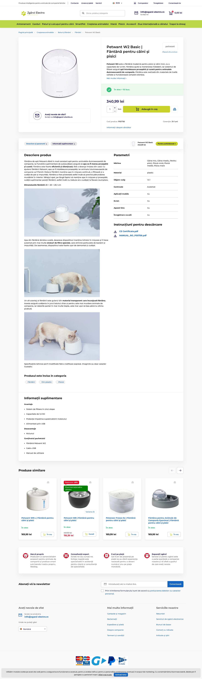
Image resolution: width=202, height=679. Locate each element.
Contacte (74, 3)
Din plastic (47, 382)
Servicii (99, 3)
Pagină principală (26, 32)
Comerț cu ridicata (164, 630)
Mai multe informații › (117, 78)
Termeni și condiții (115, 635)
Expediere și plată (115, 624)
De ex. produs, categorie (97, 13)
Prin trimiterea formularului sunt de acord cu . (143, 592)
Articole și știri (162, 635)
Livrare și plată (87, 3)
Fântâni (78, 32)
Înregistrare (158, 3)
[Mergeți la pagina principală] (33, 13)
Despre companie (115, 630)
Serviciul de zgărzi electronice (169, 619)
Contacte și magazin (116, 614)
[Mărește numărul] (115, 107)
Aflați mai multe (105, 675)
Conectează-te (175, 3)
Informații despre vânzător (119, 127)
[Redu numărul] (115, 111)
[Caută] (83, 13)
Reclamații (112, 619)
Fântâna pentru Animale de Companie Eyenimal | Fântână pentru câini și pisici (163, 520)
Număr (110, 109)
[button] (180, 470)
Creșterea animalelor (45, 32)
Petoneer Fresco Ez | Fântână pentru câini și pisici (120, 519)
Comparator (143, 3)
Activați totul (120, 675)
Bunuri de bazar (163, 624)
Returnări (160, 614)
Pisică (61, 382)
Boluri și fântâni (64, 32)
